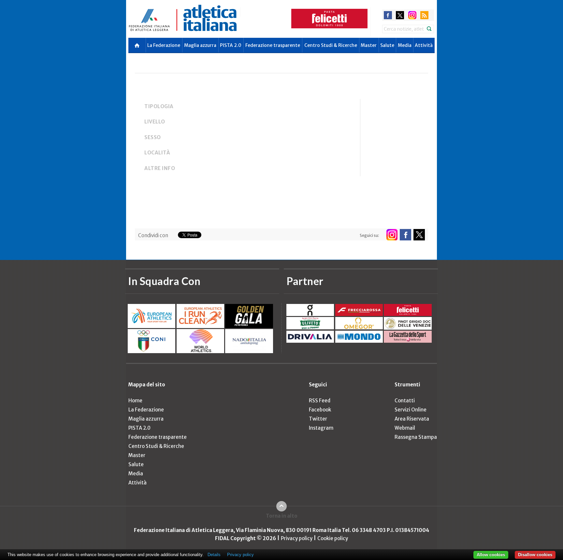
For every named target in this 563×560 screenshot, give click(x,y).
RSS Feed (319, 400)
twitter (400, 15)
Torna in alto (281, 516)
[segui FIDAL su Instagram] (391, 234)
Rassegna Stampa (416, 437)
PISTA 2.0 (230, 45)
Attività (424, 45)
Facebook (320, 410)
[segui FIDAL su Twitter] (419, 234)
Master (369, 45)
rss (424, 15)
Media (404, 45)
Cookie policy (332, 538)
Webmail (405, 428)
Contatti (405, 400)
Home (135, 400)
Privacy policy (296, 538)
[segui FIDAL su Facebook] (405, 234)
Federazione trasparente (272, 45)
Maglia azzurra (200, 45)
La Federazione (163, 45)
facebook (388, 15)
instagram (412, 15)
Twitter (318, 419)
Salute (387, 45)
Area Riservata (412, 419)
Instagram (321, 428)
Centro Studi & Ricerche (330, 45)
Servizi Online (410, 410)
